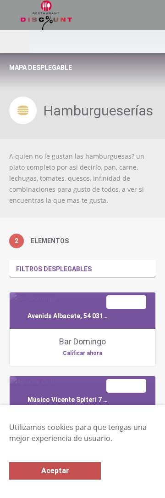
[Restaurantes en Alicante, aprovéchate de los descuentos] (60, 15)
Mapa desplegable (40, 67)
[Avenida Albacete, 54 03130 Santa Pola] (33, 297)
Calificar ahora (82, 353)
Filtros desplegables (54, 269)
